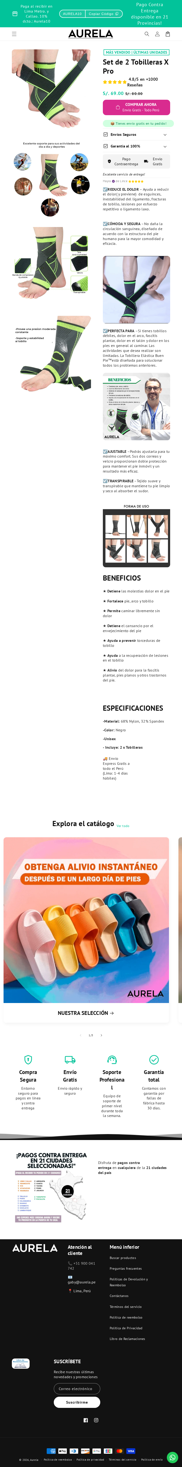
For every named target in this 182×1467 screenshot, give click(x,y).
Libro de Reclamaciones (127, 1339)
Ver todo (123, 826)
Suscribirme (77, 1402)
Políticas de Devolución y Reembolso (129, 1282)
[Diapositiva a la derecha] (101, 1035)
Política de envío (152, 1459)
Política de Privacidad (126, 1328)
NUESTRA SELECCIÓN (83, 1012)
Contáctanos (119, 1296)
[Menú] (14, 34)
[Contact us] (172, 1457)
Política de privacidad (90, 1459)
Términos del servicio (126, 1307)
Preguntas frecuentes (126, 1268)
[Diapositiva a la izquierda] (80, 1035)
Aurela (34, 1460)
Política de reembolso (126, 1317)
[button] (147, 34)
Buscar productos (123, 1258)
